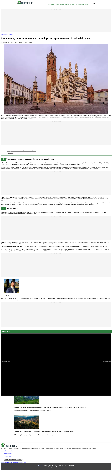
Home (2, 34)
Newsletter (80, 4)
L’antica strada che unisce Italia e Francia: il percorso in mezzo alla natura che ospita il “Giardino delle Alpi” (50, 407)
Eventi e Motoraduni (9, 34)
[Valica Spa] (40, 465)
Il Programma (10, 153)
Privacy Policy (7, 453)
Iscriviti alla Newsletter (7, 451)
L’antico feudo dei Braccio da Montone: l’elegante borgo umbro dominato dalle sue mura (44, 431)
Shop (86, 4)
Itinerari (51, 4)
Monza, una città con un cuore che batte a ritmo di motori (21, 151)
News (67, 4)
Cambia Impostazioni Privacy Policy (13, 459)
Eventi (72, 4)
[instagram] (13, 462)
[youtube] (22, 462)
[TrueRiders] (25, 4)
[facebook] (5, 462)
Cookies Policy (8, 456)
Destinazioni (60, 4)
